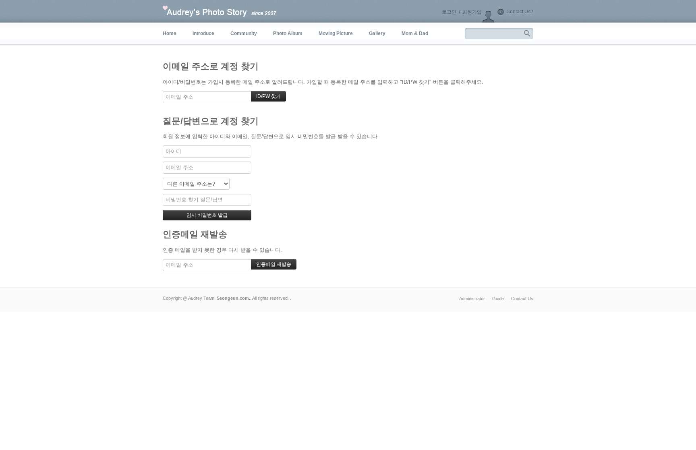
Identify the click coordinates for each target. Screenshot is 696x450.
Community (243, 33)
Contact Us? (519, 12)
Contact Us (522, 298)
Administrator (472, 298)
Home (169, 33)
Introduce (203, 33)
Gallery (377, 33)
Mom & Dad (415, 33)
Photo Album (287, 33)
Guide (498, 298)
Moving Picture (336, 33)
